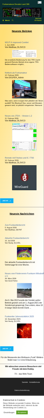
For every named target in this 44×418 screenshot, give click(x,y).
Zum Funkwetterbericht (15, 225)
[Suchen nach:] (11, 20)
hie (18, 360)
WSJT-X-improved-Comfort (16, 42)
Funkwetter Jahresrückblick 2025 (19, 316)
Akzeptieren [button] (22, 412)
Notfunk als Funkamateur (16, 73)
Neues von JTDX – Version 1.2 (18, 116)
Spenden (25, 382)
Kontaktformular (34, 382)
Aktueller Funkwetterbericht (17, 238)
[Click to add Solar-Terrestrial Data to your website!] (22, 12)
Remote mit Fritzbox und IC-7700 (19, 158)
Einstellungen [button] (9, 412)
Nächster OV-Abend (37, 19)
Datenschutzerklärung (22, 390)
